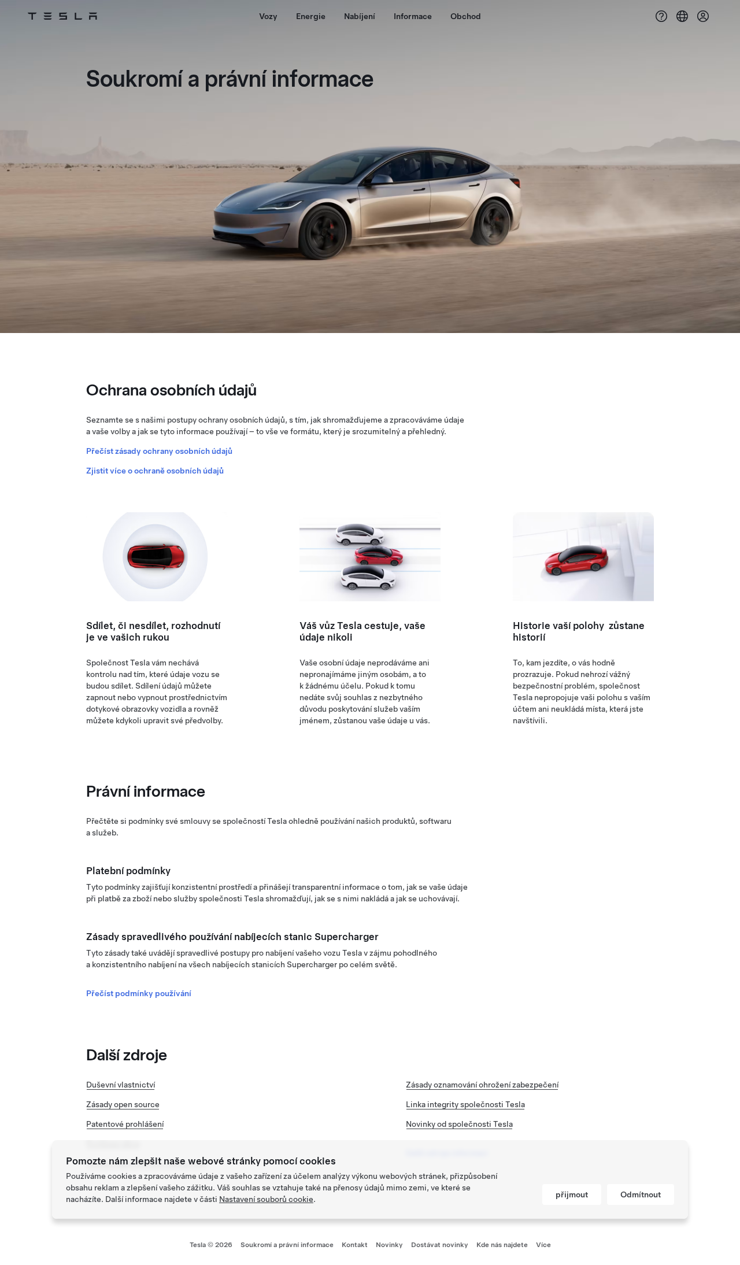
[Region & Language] (682, 16)
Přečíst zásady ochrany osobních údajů (159, 451)
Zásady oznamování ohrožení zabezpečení (482, 1084)
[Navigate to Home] (62, 16)
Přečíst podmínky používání (138, 993)
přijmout (572, 1194)
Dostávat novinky (439, 1245)
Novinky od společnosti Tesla (459, 1124)
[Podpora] (661, 16)
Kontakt (355, 1245)
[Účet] (703, 16)
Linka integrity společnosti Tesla (465, 1104)
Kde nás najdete (502, 1245)
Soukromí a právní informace (287, 1245)
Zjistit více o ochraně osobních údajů (155, 470)
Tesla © (211, 1245)
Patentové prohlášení (125, 1124)
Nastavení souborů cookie (266, 1199)
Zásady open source (123, 1104)
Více (543, 1245)
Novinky (389, 1245)
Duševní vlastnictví (120, 1084)
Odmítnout (640, 1194)
